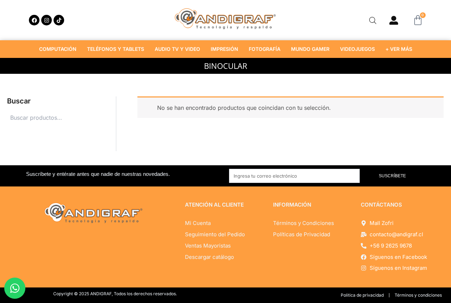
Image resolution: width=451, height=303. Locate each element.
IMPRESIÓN (224, 49)
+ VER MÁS (398, 49)
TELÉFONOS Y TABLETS (115, 49)
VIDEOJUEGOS (357, 49)
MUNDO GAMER (310, 49)
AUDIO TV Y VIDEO (177, 49)
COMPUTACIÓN (57, 49)
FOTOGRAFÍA (264, 49)
